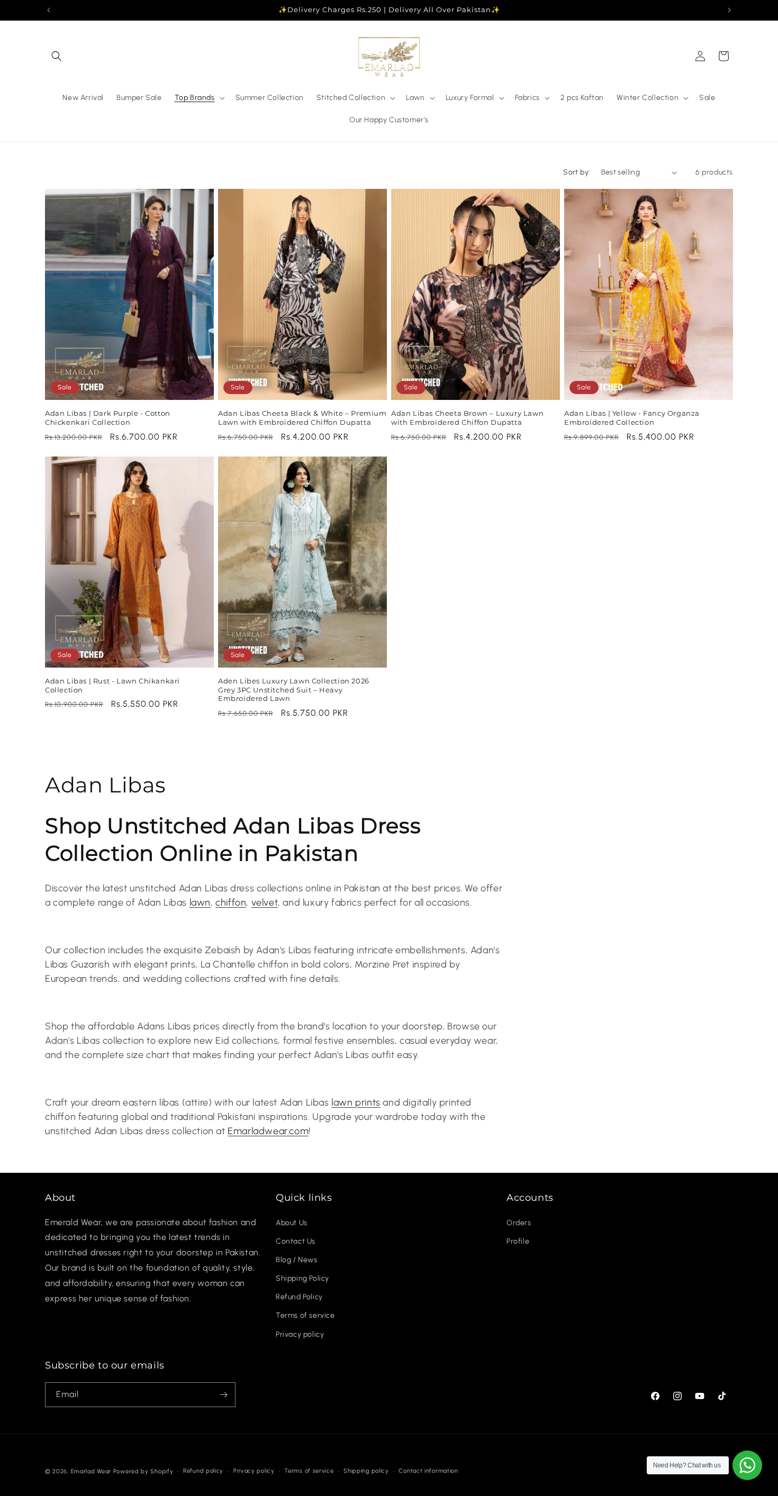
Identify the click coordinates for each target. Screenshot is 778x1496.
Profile (517, 1241)
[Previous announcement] (48, 10)
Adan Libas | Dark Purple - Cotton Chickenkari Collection (107, 417)
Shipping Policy (302, 1278)
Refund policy (203, 1470)
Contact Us (295, 1241)
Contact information (428, 1470)
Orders (518, 1222)
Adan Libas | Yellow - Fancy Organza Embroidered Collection (632, 417)
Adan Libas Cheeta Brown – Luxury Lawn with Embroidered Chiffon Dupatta (467, 417)
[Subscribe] (223, 1394)
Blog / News (297, 1259)
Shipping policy (366, 1470)
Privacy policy (300, 1334)
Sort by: (576, 172)
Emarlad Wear (91, 1471)
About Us (291, 1222)
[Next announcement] (729, 10)
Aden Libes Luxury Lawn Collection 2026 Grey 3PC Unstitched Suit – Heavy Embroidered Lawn (293, 690)
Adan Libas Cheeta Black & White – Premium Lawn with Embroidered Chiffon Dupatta (302, 417)
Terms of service (305, 1315)
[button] (56, 56)
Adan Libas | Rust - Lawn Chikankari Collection (112, 685)
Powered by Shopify (143, 1471)
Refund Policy (299, 1296)
